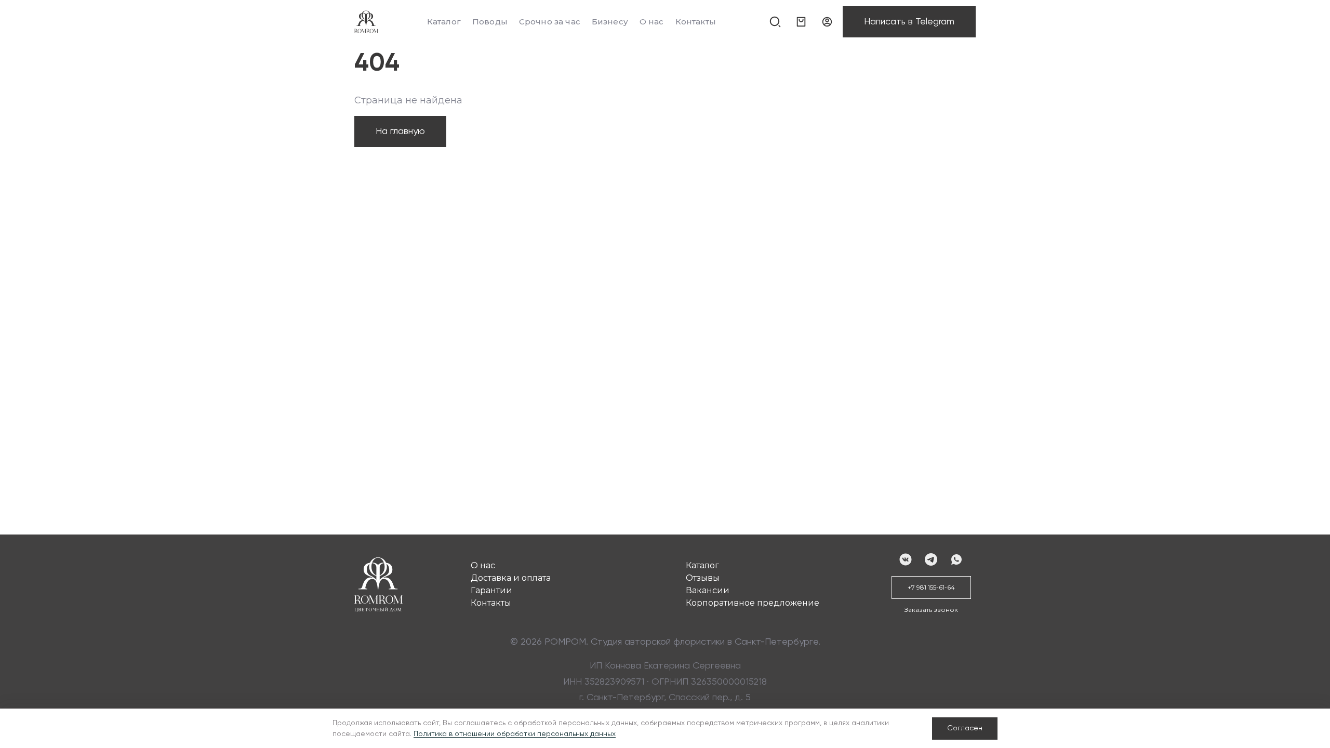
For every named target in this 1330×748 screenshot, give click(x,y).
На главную (400, 131)
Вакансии (707, 590)
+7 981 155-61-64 (931, 587)
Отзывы (703, 578)
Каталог (444, 21)
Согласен (964, 728)
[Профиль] (827, 21)
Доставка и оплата (511, 578)
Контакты (695, 21)
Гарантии (491, 590)
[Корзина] (801, 21)
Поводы (490, 21)
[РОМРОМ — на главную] (366, 21)
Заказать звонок (931, 609)
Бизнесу (610, 21)
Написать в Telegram (909, 21)
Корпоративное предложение (752, 603)
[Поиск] (775, 21)
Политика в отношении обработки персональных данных (515, 734)
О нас (652, 21)
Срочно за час (549, 21)
